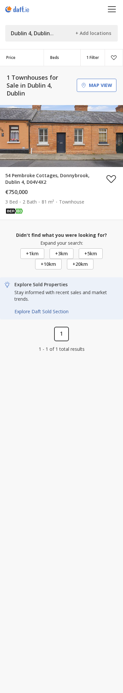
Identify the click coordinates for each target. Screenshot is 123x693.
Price (10, 57)
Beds (54, 57)
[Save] (114, 57)
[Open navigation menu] (112, 9)
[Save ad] (111, 178)
